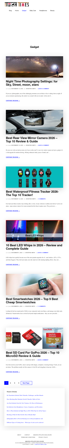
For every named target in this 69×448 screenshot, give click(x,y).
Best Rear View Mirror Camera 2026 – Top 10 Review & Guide (31, 139)
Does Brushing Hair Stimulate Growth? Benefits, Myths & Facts (23, 399)
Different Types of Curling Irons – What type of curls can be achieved (25, 422)
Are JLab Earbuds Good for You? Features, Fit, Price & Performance (25, 403)
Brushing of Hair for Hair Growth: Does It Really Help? (21, 414)
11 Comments (41, 306)
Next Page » (26, 383)
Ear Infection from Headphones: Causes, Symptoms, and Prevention (24, 407)
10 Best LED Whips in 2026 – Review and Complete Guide (34, 247)
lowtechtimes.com (40, 444)
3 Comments (42, 199)
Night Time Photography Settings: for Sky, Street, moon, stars (31, 83)
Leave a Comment (43, 88)
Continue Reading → (13, 100)
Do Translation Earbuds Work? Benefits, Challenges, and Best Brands (25, 395)
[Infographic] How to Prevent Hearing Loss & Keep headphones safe (25, 418)
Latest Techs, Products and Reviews (17, 5)
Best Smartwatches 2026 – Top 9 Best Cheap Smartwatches (32, 300)
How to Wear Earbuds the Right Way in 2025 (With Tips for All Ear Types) (26, 411)
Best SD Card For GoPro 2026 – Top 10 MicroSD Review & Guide (32, 354)
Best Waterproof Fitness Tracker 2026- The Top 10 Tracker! (32, 193)
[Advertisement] (34, 27)
